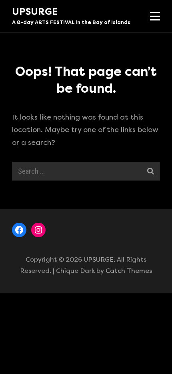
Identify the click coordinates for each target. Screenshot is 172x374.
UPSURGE (35, 11)
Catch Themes (129, 270)
